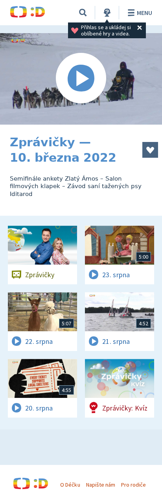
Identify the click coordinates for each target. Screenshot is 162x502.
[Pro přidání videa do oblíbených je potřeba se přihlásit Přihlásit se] (150, 150)
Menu (144, 13)
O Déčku (70, 484)
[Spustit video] (81, 79)
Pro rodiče (133, 484)
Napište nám (100, 484)
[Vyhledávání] (83, 12)
